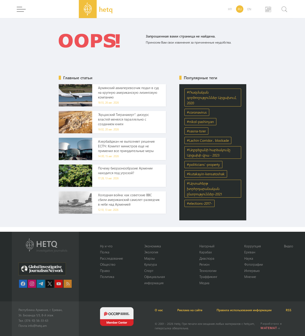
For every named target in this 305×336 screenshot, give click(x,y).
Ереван (249, 252)
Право (105, 270)
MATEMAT (269, 328)
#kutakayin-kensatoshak (206, 173)
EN (249, 9)
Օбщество (107, 264)
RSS (288, 310)
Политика (107, 276)
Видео (288, 246)
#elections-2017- (199, 203)
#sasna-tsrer (196, 131)
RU (240, 9)
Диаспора (206, 258)
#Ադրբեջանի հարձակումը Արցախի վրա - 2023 (208, 152)
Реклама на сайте (189, 310)
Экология (151, 252)
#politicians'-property (203, 164)
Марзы (149, 258)
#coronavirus (197, 112)
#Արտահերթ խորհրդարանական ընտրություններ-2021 (204, 188)
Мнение (250, 276)
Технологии (207, 270)
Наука (248, 258)
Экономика (152, 246)
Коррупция (252, 246)
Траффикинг (208, 276)
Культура (150, 264)
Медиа (204, 283)
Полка (104, 252)
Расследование (111, 258)
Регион (204, 264)
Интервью (252, 270)
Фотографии (253, 264)
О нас (159, 310)
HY (230, 9)
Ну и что (106, 246)
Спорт (148, 270)
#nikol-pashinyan (200, 121)
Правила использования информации (244, 310)
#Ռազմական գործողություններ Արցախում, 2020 (212, 97)
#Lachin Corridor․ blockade (208, 140)
